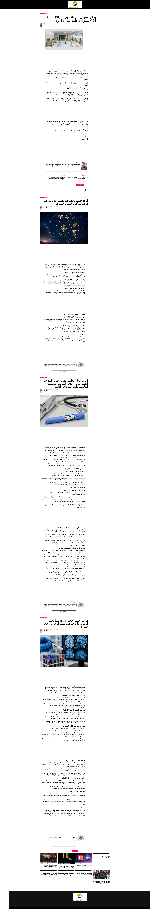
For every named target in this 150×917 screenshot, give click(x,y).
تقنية (64, 10)
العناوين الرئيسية (88, 10)
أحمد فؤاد (45, 207)
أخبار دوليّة (82, 10)
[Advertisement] (66, 60)
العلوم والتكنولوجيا (69, 10)
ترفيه (57, 10)
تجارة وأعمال (76, 10)
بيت (93, 10)
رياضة (61, 10)
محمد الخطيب (45, 24)
